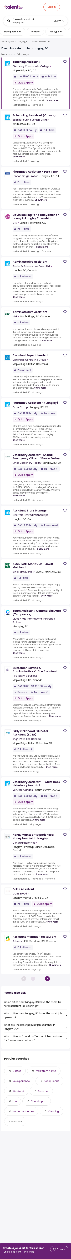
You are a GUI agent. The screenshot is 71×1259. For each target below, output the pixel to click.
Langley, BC (23, 41)
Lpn (15, 1101)
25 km (57, 21)
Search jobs (7, 41)
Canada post (39, 1101)
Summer (43, 1091)
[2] (47, 978)
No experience (21, 1081)
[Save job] (65, 61)
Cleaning (53, 1111)
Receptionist (51, 1081)
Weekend (18, 1091)
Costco (17, 1071)
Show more (52, 100)
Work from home (46, 1071)
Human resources (23, 1111)
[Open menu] (65, 7)
